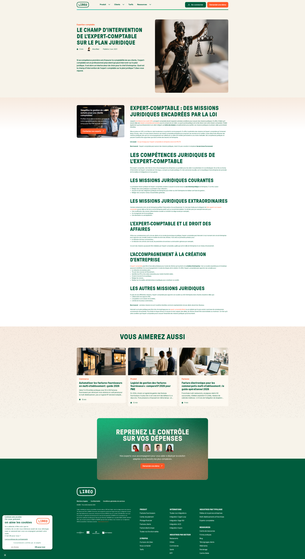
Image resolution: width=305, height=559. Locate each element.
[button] (5, 555)
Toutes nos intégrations (178, 513)
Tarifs (142, 549)
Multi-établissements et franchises (212, 517)
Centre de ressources (207, 531)
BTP (171, 553)
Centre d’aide (204, 553)
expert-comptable (136, 266)
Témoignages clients (207, 542)
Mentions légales (82, 501)
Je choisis (15, 547)
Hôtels (172, 542)
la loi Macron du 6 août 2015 (144, 121)
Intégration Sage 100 (177, 520)
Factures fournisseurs (147, 513)
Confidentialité (95, 501)
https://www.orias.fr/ (103, 521)
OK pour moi (40, 547)
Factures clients (145, 524)
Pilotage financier (146, 520)
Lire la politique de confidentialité (16, 539)
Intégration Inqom (176, 528)
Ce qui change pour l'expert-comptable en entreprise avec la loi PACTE (159, 142)
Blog (201, 538)
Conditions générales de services (114, 501)
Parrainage (203, 549)
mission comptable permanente (150, 123)
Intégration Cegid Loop (178, 517)
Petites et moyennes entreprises (211, 513)
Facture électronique (147, 528)
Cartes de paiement (147, 517)
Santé (172, 549)
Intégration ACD (175, 524)
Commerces (174, 546)
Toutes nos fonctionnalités (149, 532)
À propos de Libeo (146, 542)
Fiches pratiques (205, 535)
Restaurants (174, 538)
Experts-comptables (207, 520)
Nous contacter (145, 546)
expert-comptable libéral (178, 309)
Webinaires (204, 546)
